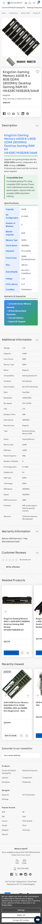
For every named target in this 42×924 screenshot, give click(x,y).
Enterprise (6, 782)
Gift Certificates (28, 795)
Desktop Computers (30, 771)
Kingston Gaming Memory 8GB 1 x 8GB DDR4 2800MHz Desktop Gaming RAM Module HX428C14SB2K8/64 (17, 624)
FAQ (17, 863)
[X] (19, 113)
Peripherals (26, 782)
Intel (24, 817)
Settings (21, 910)
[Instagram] (26, 874)
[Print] (14, 113)
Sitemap (5, 799)
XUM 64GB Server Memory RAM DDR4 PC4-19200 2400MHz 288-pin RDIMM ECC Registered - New (16, 706)
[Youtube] (22, 874)
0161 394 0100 (26, 852)
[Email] (9, 113)
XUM (3, 812)
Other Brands (27, 821)
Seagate (5, 830)
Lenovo (4, 821)
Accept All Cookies (21, 920)
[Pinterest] (28, 113)
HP (23, 812)
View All (5, 834)
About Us (5, 795)
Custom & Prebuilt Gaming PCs (13, 8)
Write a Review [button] (13, 567)
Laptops (5, 778)
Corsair (4, 825)
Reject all (21, 915)
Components (27, 778)
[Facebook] (5, 113)
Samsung (26, 830)
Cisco (24, 825)
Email (24, 863)
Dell (3, 817)
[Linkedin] (23, 113)
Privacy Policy (7, 905)
